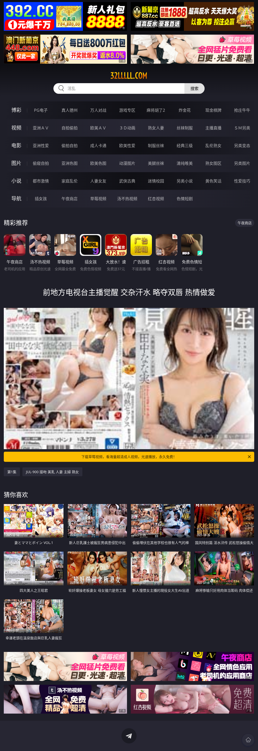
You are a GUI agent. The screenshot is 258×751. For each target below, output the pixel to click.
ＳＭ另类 (242, 128)
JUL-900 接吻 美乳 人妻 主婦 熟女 (52, 471)
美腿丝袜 (156, 163)
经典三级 (185, 145)
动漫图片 (127, 163)
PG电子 (41, 110)
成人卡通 (98, 145)
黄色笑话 (213, 181)
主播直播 (213, 128)
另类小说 (185, 181)
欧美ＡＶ (98, 128)
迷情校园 (156, 181)
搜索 (194, 88)
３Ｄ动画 (127, 128)
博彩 (16, 110)
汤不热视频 (127, 198)
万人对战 (98, 110)
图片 (16, 163)
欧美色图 (98, 163)
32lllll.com (128, 76)
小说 (16, 180)
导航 (16, 198)
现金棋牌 (213, 110)
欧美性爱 (127, 145)
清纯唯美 (185, 163)
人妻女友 (98, 181)
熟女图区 (213, 163)
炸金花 (185, 110)
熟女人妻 (156, 128)
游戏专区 (127, 110)
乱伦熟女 (213, 145)
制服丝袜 (156, 145)
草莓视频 (98, 198)
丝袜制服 (185, 128)
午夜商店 (69, 198)
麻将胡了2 (156, 110)
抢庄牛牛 (242, 110)
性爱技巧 (242, 181)
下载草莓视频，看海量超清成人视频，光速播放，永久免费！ (129, 456)
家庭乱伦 (69, 181)
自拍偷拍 (69, 128)
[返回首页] (248, 740)
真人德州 (69, 110)
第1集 (11, 471)
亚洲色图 (69, 163)
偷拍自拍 (69, 145)
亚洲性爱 (41, 145)
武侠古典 (127, 181)
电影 (16, 145)
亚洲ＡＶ (41, 128)
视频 (16, 127)
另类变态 (242, 145)
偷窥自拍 (41, 163)
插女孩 (41, 198)
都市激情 (41, 181)
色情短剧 (185, 198)
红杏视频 (156, 198)
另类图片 (242, 163)
